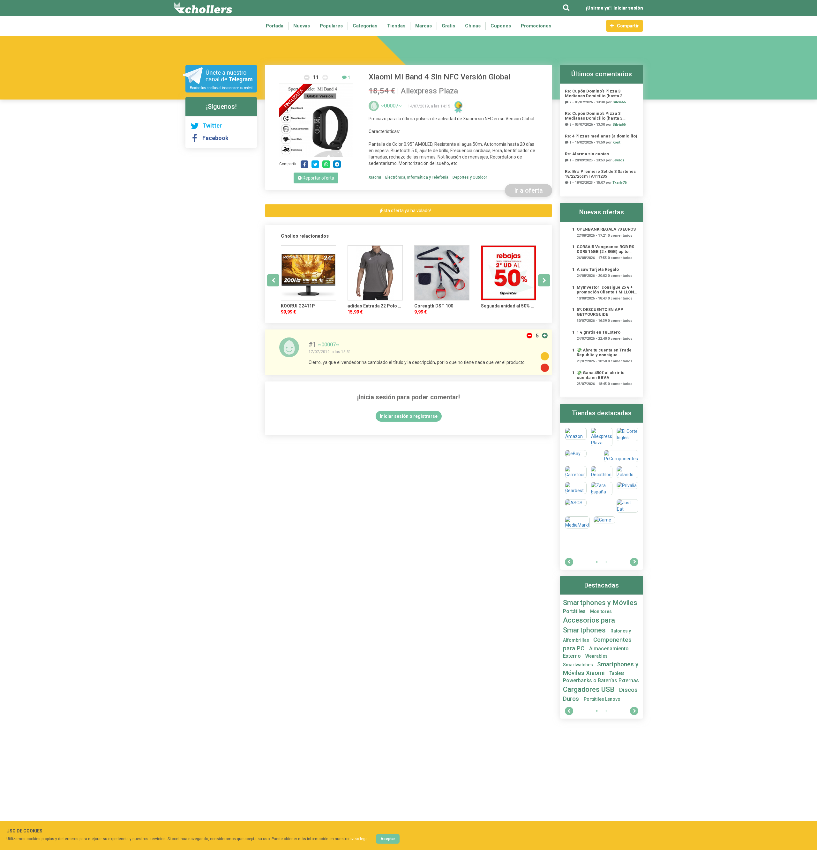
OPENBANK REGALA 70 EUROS (606, 229)
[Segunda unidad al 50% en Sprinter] (508, 272)
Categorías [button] (365, 26)
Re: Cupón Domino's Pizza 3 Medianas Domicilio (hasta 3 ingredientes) (593, 93)
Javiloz (618, 160)
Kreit (616, 142)
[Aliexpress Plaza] (601, 437)
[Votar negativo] (529, 335)
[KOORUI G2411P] (308, 272)
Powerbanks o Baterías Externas (601, 680)
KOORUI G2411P (298, 305)
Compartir (628, 25)
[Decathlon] (601, 472)
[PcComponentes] (621, 456)
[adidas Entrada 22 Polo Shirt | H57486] (375, 272)
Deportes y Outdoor (470, 177)
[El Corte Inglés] (627, 437)
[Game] (604, 522)
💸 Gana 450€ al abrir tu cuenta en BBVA (601, 375)
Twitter (212, 125)
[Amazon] (575, 437)
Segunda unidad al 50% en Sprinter (508, 305)
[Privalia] (627, 488)
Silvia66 (619, 102)
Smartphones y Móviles (600, 603)
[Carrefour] (575, 472)
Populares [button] (331, 26)
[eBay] (575, 456)
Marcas (423, 26)
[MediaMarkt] (577, 522)
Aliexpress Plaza (429, 90)
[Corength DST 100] (441, 272)
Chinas (473, 26)
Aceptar (387, 839)
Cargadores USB (589, 689)
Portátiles (575, 611)
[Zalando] (627, 472)
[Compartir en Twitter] (315, 164)
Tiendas (396, 26)
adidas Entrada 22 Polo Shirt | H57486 (375, 305)
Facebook (215, 138)
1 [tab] (597, 562)
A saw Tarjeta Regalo (598, 269)
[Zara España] (601, 488)
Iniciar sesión (628, 8)
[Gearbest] (575, 488)
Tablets (617, 673)
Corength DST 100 (433, 305)
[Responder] (545, 356)
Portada (274, 26)
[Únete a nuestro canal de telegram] (220, 78)
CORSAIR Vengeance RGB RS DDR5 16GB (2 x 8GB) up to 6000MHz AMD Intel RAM (605, 249)
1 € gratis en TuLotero (598, 332)
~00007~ (391, 106)
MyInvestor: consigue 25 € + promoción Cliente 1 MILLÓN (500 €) (605, 289)
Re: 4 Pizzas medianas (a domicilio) (601, 136)
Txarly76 (619, 183)
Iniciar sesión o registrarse (409, 416)
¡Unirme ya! (598, 8)
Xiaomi (375, 177)
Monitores (601, 611)
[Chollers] (203, 8)
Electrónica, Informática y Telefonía (416, 177)
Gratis (448, 26)
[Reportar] (545, 368)
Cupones (501, 26)
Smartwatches (578, 664)
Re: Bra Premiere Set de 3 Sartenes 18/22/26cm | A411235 (600, 174)
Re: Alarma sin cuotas (587, 154)
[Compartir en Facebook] (304, 164)
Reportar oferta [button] (318, 178)
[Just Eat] (627, 505)
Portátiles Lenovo (602, 699)
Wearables (596, 656)
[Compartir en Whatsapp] (326, 164)
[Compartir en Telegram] (337, 164)
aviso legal (359, 839)
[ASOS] (575, 505)
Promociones (536, 26)
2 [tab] (606, 562)
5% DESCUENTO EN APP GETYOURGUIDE (600, 312)
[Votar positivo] (545, 335)
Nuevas (301, 26)
